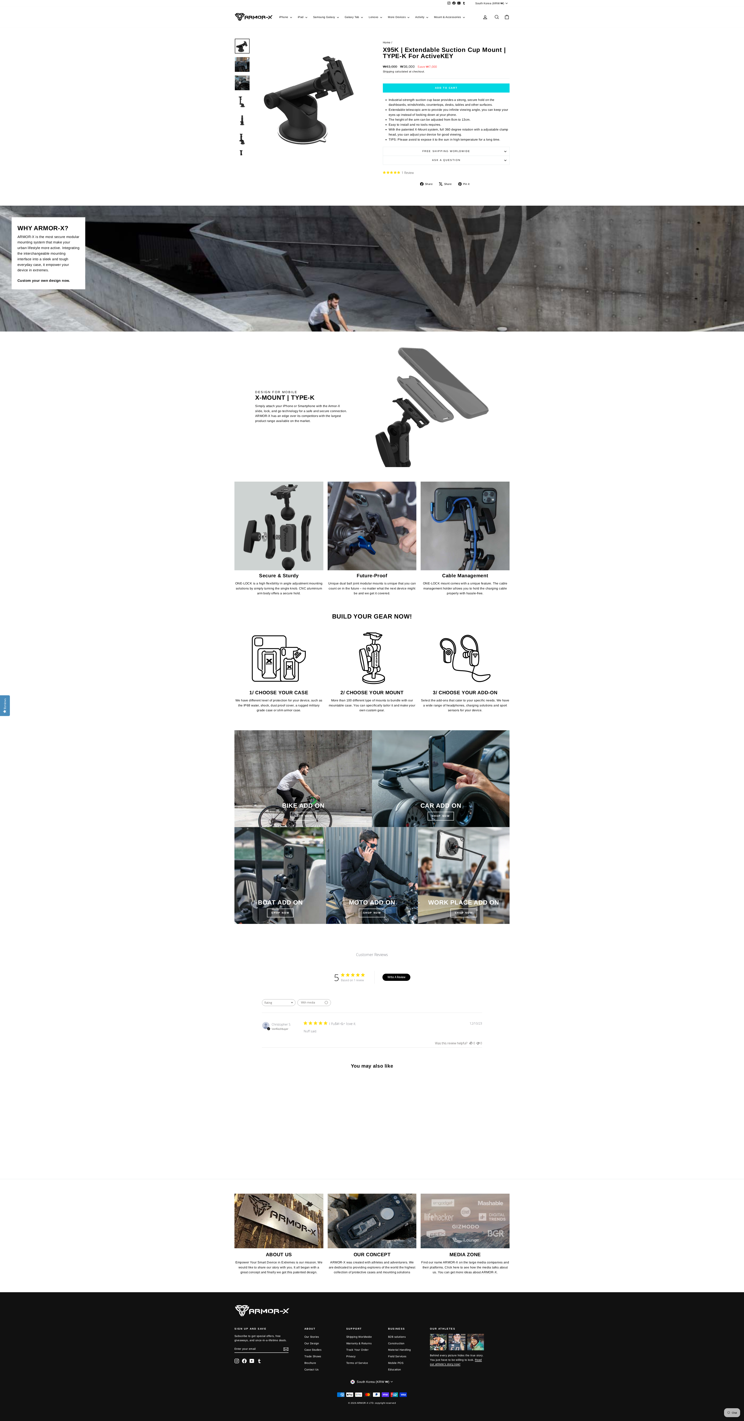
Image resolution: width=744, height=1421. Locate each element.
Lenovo (374, 17)
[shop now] (441, 778)
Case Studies (313, 1349)
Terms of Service (357, 1362)
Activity (420, 17)
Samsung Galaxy (324, 17)
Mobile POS (395, 1362)
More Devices (397, 17)
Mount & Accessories (448, 17)
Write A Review (396, 977)
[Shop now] (372, 875)
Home (387, 42)
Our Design (311, 1343)
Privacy (351, 1356)
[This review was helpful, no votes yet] (471, 1043)
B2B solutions (397, 1336)
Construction (396, 1343)
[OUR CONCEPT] (372, 1221)
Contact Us (311, 1369)
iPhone (284, 17)
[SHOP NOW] (303, 778)
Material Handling (399, 1349)
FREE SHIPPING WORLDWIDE (446, 151)
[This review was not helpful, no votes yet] (478, 1043)
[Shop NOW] (280, 875)
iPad (301, 17)
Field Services (397, 1356)
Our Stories (311, 1336)
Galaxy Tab (352, 17)
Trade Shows (312, 1356)
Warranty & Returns (359, 1343)
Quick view (267, 1139)
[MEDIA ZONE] (465, 1221)
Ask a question (446, 160)
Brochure (310, 1362)
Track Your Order (357, 1349)
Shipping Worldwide (359, 1336)
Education (394, 1369)
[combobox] (278, 1002)
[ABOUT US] (278, 1221)
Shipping (388, 71)
